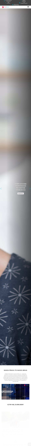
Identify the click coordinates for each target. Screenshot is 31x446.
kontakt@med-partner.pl (24, 3)
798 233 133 (24, 1)
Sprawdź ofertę (20, 193)
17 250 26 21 (8, 3)
